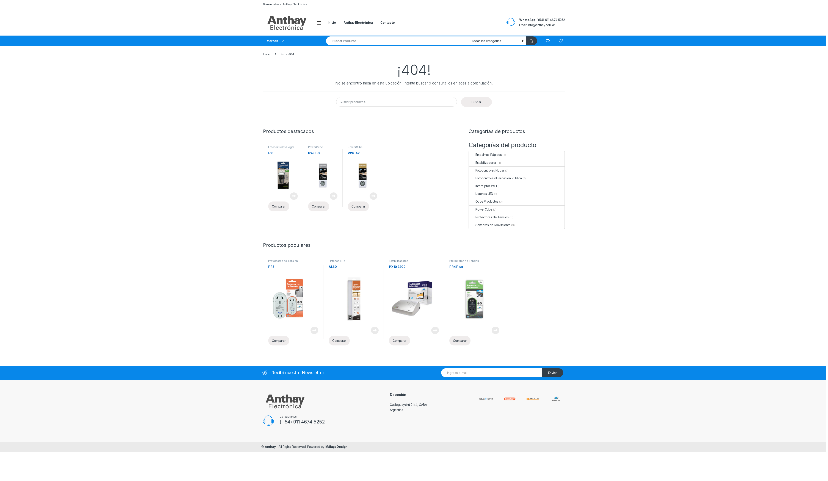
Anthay (270, 446)
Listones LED (484, 193)
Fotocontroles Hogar (281, 147)
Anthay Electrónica (358, 22)
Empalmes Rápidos (488, 154)
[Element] (486, 398)
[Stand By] (556, 398)
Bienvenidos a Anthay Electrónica (285, 4)
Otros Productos (486, 201)
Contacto (387, 22)
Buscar (476, 102)
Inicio (332, 22)
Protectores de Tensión (492, 217)
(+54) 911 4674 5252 (302, 422)
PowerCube (315, 147)
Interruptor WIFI (486, 186)
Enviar (552, 373)
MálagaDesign (336, 446)
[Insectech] (510, 398)
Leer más (294, 196)
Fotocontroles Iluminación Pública (498, 178)
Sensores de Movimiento (492, 225)
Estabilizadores (486, 162)
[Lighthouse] (533, 398)
